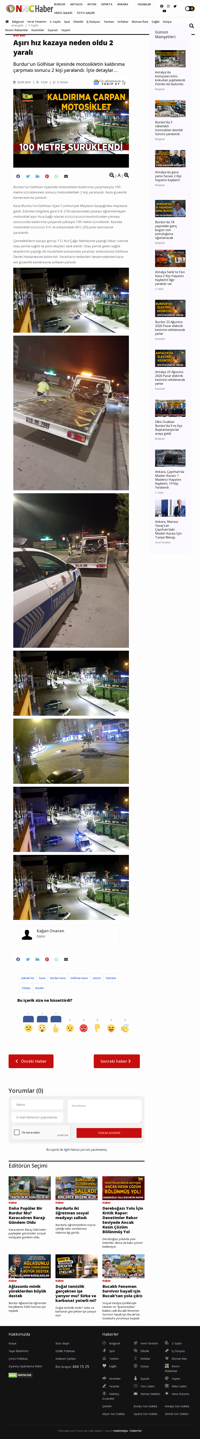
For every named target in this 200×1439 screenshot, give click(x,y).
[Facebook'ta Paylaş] (18, 176)
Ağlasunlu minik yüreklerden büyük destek (27, 1291)
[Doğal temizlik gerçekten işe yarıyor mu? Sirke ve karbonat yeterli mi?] (76, 1266)
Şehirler (107, 1406)
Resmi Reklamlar (16, 30)
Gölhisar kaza (79, 978)
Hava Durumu (180, 1394)
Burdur (19, 35)
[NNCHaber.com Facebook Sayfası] (161, 6)
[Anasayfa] (8, 21)
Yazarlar (114, 1386)
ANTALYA (76, 4)
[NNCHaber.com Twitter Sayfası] (175, 6)
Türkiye (25, 988)
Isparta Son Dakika (145, 1414)
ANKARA (122, 4)
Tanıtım (109, 21)
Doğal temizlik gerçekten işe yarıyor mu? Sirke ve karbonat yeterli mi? (75, 1293)
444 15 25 (80, 1366)
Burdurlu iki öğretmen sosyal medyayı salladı (72, 1213)
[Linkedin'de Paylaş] (37, 176)
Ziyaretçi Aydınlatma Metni (25, 1366)
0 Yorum (62, 82)
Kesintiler (37, 30)
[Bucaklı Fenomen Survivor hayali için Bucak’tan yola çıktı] (123, 1266)
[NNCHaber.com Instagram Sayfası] (168, 6)
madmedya (120, 1431)
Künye (12, 1343)
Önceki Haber (33, 1061)
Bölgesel (18, 21)
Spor (67, 21)
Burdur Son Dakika (145, 1406)
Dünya (167, 21)
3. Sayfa (55, 21)
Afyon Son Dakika (113, 1414)
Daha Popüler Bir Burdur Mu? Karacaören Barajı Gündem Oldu (27, 1215)
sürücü (97, 978)
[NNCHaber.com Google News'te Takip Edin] (109, 82)
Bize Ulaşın (62, 1343)
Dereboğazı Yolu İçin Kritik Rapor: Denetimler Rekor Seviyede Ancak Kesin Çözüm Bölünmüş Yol (122, 1220)
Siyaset (53, 30)
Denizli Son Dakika (176, 1414)
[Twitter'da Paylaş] (28, 176)
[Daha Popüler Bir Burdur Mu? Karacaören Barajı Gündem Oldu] (30, 1188)
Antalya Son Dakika (177, 1406)
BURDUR (59, 4)
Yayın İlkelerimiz (19, 1351)
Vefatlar (122, 21)
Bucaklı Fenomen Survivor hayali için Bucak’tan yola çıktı (122, 1291)
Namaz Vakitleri (150, 1394)
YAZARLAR (144, 4)
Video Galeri (179, 1386)
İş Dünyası (93, 21)
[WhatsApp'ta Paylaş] (56, 176)
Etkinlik (78, 21)
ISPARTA (106, 4)
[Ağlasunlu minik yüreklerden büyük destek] (30, 1266)
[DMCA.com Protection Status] (20, 1375)
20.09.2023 (23, 82)
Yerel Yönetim (36, 21)
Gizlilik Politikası (65, 1351)
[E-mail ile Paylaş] (66, 176)
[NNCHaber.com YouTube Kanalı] (164, 11)
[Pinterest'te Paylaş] (47, 176)
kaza (42, 978)
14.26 (43, 82)
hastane (111, 978)
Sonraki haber (114, 1061)
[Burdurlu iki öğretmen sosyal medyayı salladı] (76, 1188)
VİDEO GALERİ (63, 13)
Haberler (136, 1431)
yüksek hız (27, 978)
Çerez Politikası (18, 1358)
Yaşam (65, 30)
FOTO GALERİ (86, 13)
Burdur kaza (58, 978)
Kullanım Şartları (65, 1358)
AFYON (91, 4)
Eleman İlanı (140, 21)
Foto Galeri (147, 1386)
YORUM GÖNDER (109, 1133)
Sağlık (156, 21)
